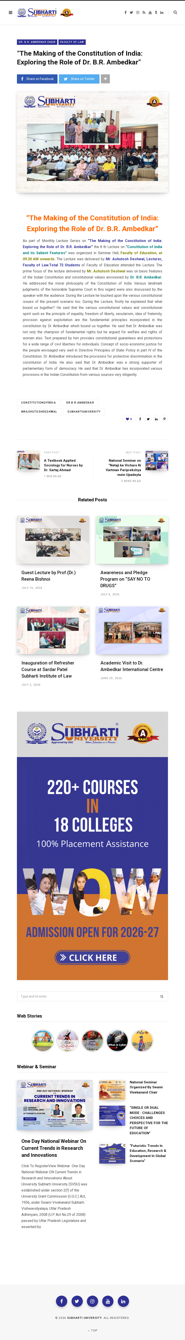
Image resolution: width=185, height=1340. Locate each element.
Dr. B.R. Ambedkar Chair (37, 42)
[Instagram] (92, 1301)
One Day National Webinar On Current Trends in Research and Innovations (53, 1148)
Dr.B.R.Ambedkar (80, 402)
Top (93, 1330)
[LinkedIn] (156, 418)
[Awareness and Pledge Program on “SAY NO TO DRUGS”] (132, 540)
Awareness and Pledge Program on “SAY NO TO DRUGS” (125, 579)
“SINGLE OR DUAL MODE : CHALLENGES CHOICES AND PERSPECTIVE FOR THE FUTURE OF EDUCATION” (149, 1120)
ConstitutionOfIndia (38, 402)
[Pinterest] (164, 418)
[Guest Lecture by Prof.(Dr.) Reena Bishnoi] (53, 540)
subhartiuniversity (84, 411)
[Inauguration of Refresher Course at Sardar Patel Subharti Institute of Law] (53, 630)
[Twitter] (77, 1301)
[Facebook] (61, 1301)
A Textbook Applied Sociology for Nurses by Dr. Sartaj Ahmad (63, 465)
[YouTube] (107, 1301)
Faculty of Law (72, 42)
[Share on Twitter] (148, 418)
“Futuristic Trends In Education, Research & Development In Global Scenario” (148, 1153)
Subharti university (84, 1317)
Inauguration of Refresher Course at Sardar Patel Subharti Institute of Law (47, 669)
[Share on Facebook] (140, 418)
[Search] (172, 12)
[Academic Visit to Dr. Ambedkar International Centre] (132, 630)
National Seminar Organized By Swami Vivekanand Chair (146, 1087)
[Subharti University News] (45, 12)
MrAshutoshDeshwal (39, 411)
